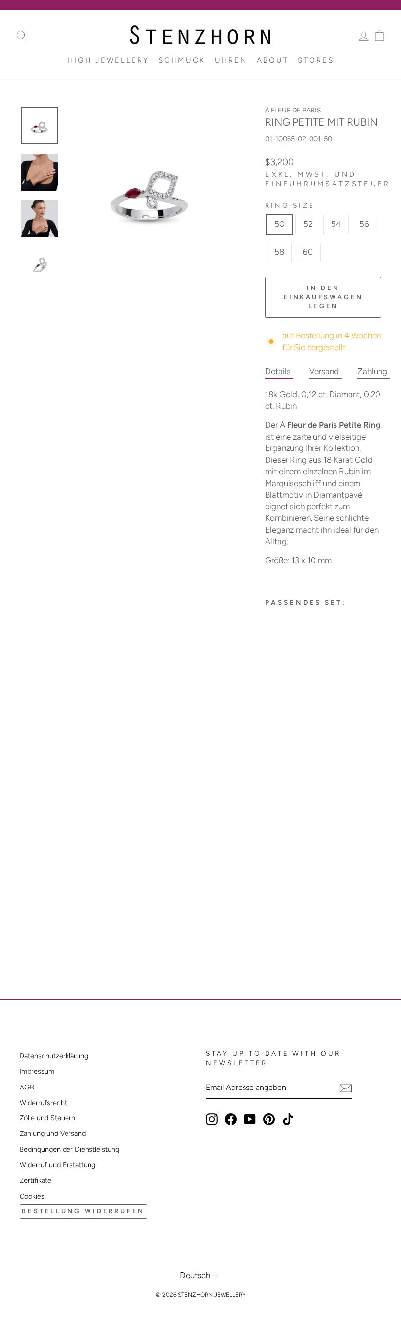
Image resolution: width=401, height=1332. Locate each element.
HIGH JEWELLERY (108, 60)
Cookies (32, 1196)
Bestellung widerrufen (83, 1211)
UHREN (231, 60)
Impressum (37, 1071)
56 (364, 224)
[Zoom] (149, 189)
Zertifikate (35, 1180)
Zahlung (372, 371)
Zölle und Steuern (47, 1117)
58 (279, 252)
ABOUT (273, 60)
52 (307, 224)
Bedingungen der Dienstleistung (69, 1149)
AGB (27, 1087)
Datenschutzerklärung (54, 1055)
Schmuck (181, 60)
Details (277, 371)
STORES (316, 60)
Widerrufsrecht (43, 1102)
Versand (324, 371)
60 (308, 252)
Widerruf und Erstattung (57, 1164)
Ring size (290, 205)
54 (336, 224)
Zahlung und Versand (53, 1133)
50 (279, 224)
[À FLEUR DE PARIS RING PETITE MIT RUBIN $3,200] (284, 759)
